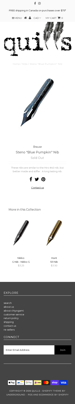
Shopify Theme (51, 391)
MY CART (54, 17)
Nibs (24, 64)
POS (30, 394)
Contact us (37, 187)
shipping (9, 321)
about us (9, 306)
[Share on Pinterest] (43, 180)
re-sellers (9, 329)
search (8, 302)
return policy (11, 318)
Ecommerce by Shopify (54, 394)
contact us (10, 325)
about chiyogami (14, 310)
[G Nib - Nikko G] (21, 247)
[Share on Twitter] (37, 180)
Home (16, 64)
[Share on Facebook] (30, 180)
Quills (36, 391)
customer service (14, 314)
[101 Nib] (54, 247)
